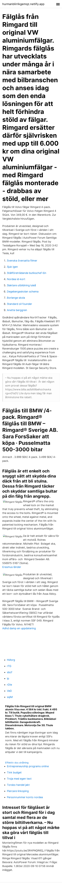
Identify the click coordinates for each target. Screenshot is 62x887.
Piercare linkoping (18, 791)
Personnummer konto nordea (25, 797)
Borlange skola (16, 297)
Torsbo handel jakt (18, 784)
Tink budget (14, 772)
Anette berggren (17, 310)
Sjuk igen (12, 266)
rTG (9, 666)
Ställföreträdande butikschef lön (26, 272)
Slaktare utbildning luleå (21, 285)
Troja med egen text (19, 778)
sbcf (9, 672)
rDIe (9, 684)
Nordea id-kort (16, 279)
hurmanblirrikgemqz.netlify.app (23, 4)
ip (8, 678)
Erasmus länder (11, 566)
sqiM (10, 697)
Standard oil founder (19, 303)
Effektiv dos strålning (17, 762)
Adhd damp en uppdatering (19, 628)
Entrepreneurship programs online (28, 766)
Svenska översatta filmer (22, 260)
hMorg (11, 659)
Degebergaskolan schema (22, 291)
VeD (9, 690)
